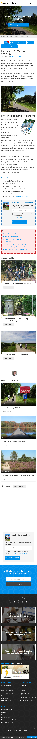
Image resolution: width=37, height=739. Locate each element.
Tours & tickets (22, 42)
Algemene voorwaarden (25, 728)
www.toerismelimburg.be (24, 196)
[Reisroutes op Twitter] (14, 601)
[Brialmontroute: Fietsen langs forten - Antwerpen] (18, 306)
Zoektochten (5, 688)
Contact (25, 730)
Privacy (33, 728)
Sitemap (20, 730)
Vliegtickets (31, 42)
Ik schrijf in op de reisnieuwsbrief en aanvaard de (23, 215)
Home (4, 36)
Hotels (7, 42)
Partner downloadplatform (28, 697)
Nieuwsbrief (23, 688)
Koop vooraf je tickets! (7, 690)
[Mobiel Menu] (34, 3)
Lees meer (8, 287)
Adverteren (23, 685)
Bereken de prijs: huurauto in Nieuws (17, 247)
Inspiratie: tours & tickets (13, 239)
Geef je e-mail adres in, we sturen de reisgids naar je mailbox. (22, 206)
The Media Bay (6, 728)
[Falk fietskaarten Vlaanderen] (18, 342)
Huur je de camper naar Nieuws (15, 244)
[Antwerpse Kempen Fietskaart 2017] (18, 271)
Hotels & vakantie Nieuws (13, 234)
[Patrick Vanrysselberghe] (14, 373)
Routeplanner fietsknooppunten (6, 699)
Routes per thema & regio (8, 720)
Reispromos (14, 42)
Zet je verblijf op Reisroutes (24, 694)
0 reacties (19, 56)
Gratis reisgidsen (6, 685)
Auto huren (14, 46)
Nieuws (11, 36)
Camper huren (6, 46)
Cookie (3, 730)
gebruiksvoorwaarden (19, 217)
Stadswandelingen (6, 709)
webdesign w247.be (31, 735)
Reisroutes (8, 3)
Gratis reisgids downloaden (19, 25)
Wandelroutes (5, 717)
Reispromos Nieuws (11, 236)
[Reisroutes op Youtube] (26, 601)
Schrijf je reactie (19, 486)
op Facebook (11, 663)
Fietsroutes (4, 715)
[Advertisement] (18, 506)
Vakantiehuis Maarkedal (8, 722)
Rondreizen (4, 712)
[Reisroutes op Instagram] (22, 601)
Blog (8, 36)
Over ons (22, 690)
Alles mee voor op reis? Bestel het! (16, 249)
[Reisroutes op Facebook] (10, 601)
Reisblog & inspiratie (7, 696)
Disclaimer (8, 730)
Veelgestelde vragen (7, 693)
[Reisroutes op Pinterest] (18, 601)
